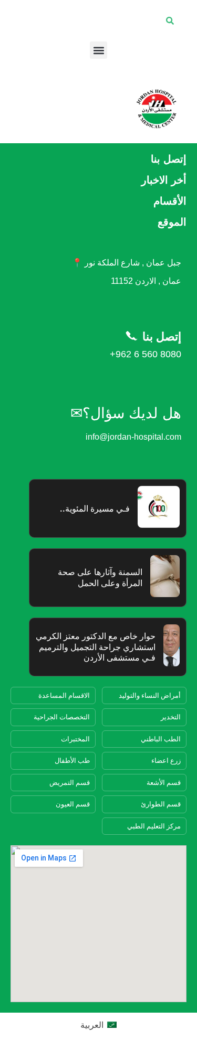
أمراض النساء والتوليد (150, 695)
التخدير (171, 717)
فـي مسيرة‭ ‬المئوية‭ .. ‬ (93, 508)
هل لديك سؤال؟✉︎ (125, 413)
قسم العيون (73, 804)
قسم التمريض (69, 782)
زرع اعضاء (166, 760)
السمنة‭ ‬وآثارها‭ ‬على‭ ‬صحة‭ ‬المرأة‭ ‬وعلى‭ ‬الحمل (100, 577)
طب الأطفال (72, 760)
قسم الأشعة (164, 782)
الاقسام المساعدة (64, 695)
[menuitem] (98, 1024)
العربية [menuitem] (91, 1024)
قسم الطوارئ (161, 804)
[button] (98, 50)
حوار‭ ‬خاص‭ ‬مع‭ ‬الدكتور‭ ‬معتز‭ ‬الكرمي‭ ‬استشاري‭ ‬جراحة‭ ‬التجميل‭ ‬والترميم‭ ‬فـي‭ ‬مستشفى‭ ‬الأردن (95, 647)
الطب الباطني (161, 739)
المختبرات (75, 739)
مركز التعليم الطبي (154, 826)
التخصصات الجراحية (62, 717)
